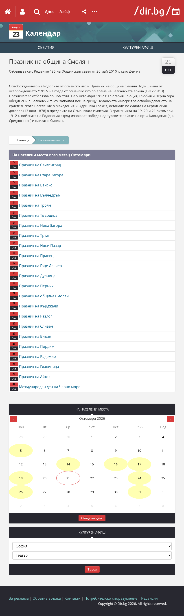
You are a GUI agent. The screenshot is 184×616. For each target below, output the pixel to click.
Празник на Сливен (32, 326)
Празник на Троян (31, 205)
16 (116, 464)
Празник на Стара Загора (38, 174)
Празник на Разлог (32, 316)
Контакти (73, 598)
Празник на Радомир (34, 356)
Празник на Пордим (33, 346)
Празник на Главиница (35, 366)
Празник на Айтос (31, 376)
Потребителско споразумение (110, 598)
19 (21, 478)
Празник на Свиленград (36, 164)
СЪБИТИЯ (46, 47)
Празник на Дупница (34, 275)
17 (139, 464)
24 (139, 478)
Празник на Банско (32, 184)
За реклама (19, 598)
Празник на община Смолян (40, 295)
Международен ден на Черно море (46, 386)
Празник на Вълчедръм (36, 195)
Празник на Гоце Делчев (37, 265)
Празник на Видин (31, 336)
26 (21, 492)
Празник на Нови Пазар (36, 245)
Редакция (149, 598)
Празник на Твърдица (35, 215)
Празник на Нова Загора (37, 225)
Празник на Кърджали (35, 305)
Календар (43, 33)
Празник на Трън (30, 235)
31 (139, 492)
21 (68, 478)
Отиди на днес (92, 518)
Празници (22, 140)
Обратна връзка (47, 598)
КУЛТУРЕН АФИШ (138, 47)
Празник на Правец (33, 255)
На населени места (51, 140)
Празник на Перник (33, 285)
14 (68, 464)
